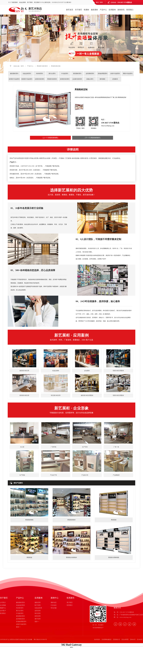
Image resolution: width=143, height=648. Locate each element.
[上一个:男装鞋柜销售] (50, 138)
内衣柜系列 (39, 73)
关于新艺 (78, 10)
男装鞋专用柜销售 (113, 557)
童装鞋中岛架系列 (26, 79)
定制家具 (115, 79)
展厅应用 (37, 619)
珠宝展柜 (36, 2)
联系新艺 (71, 598)
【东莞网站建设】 (106, 639)
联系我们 (129, 10)
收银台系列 (89, 79)
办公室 (22, 447)
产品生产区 (53, 475)
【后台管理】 (125, 639)
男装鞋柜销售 (29, 520)
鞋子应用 (37, 605)
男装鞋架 (29, 557)
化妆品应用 (38, 608)
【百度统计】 (116, 639)
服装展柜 (15, 2)
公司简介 (3, 602)
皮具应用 (37, 610)
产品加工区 (84, 475)
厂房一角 (116, 447)
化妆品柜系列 (27, 73)
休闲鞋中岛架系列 (14, 79)
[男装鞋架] (29, 553)
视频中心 (3, 608)
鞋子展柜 (30, 2)
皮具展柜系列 (90, 73)
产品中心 (103, 10)
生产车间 (85, 447)
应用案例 (112, 10)
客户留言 (70, 602)
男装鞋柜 (113, 520)
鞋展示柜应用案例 (118, 370)
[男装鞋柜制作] (71, 516)
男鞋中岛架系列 (127, 73)
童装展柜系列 (77, 73)
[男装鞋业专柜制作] (71, 553)
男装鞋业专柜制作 (71, 557)
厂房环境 (53, 447)
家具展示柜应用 (24, 395)
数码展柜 (102, 79)
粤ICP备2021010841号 (40, 639)
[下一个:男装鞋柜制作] (92, 138)
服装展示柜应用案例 (87, 395)
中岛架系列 (64, 73)
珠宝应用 (37, 613)
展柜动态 (54, 602)
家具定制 (47, 2)
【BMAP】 (132, 639)
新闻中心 (54, 598)
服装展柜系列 (14, 73)
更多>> (18, 627)
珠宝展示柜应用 (55, 395)
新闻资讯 (121, 10)
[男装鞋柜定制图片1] (79, 106)
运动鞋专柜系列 (77, 79)
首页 (22, 66)
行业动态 (54, 605)
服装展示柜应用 (24, 370)
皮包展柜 (87, 370)
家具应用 (37, 616)
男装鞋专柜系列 (42, 66)
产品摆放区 (116, 475)
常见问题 (54, 608)
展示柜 (69, 2)
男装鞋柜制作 (71, 520)
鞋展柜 (86, 10)
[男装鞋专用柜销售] (114, 553)
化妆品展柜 (22, 2)
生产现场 (22, 475)
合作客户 (3, 610)
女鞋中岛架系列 (115, 73)
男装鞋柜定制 (55, 66)
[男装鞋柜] (114, 516)
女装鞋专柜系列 (39, 79)
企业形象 (3, 605)
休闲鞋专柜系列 (64, 79)
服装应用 (37, 602)
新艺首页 (69, 10)
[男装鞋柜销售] (29, 516)
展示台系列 (52, 73)
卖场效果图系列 (102, 73)
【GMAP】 (139, 639)
